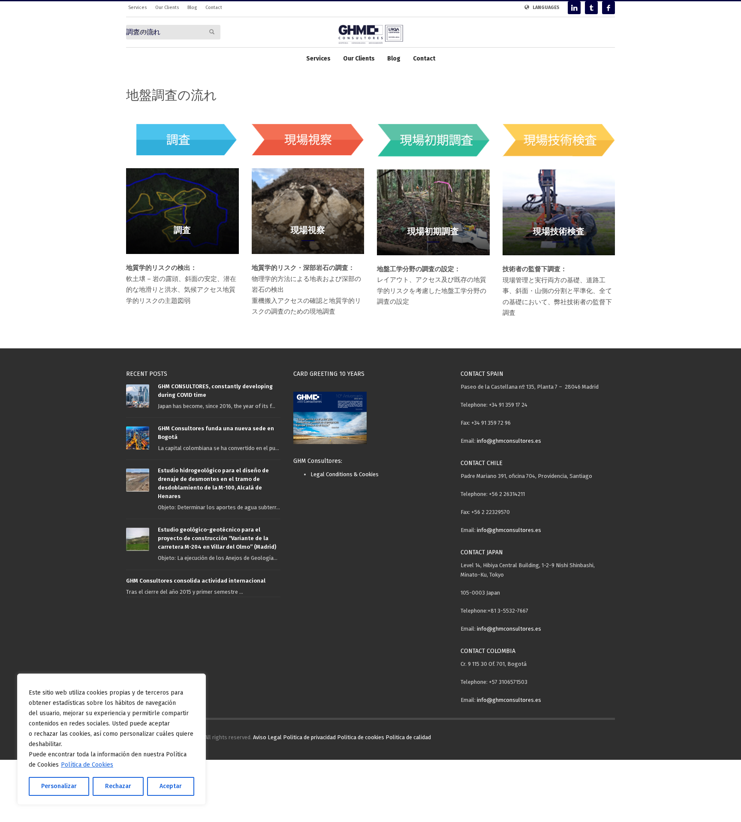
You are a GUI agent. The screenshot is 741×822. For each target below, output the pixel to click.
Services (137, 7)
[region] (111, 739)
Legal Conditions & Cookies (344, 474)
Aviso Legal (267, 737)
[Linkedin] (574, 7)
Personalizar (59, 786)
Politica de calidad (408, 737)
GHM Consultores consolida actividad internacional (195, 580)
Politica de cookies (360, 737)
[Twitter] (591, 7)
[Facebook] (608, 7)
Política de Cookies (87, 764)
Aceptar (171, 786)
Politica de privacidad (309, 737)
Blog (192, 7)
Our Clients (167, 7)
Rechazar (118, 786)
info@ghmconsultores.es (509, 441)
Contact (213, 7)
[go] (212, 32)
